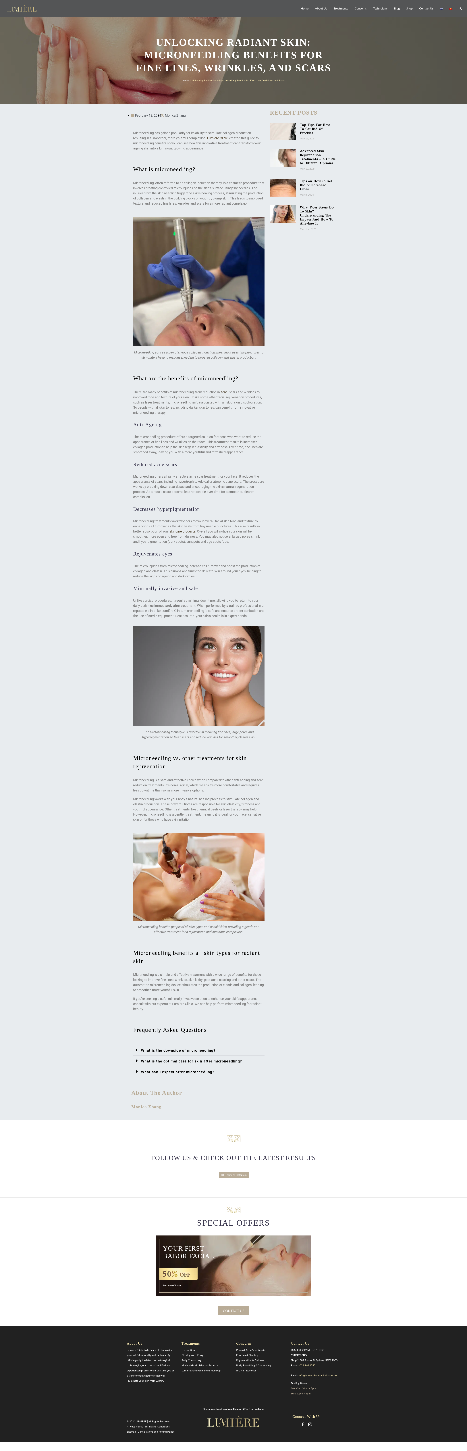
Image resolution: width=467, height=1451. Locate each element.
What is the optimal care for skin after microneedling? (191, 1061)
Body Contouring (191, 1360)
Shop (409, 8)
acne (224, 392)
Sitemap (131, 1431)
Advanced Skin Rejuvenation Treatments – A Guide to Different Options (318, 157)
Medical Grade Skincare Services (200, 1365)
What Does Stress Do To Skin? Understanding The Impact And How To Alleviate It (317, 215)
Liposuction (188, 1350)
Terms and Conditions (157, 1426)
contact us (233, 1311)
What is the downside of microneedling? (178, 1050)
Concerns (361, 8)
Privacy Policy (135, 1426)
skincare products (182, 531)
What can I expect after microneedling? (177, 1072)
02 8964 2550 (307, 1365)
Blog (397, 8)
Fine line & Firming (247, 1355)
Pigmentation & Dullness (250, 1360)
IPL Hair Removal (246, 1370)
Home (304, 8)
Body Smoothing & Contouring (253, 1365)
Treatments (341, 8)
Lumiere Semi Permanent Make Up (201, 1370)
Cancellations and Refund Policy (156, 1431)
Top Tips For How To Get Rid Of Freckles (315, 129)
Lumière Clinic (217, 138)
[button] (199, 1050)
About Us (321, 8)
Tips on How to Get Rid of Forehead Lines (316, 185)
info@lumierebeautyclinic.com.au (318, 1375)
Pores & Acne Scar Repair (250, 1350)
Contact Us (426, 8)
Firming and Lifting (192, 1355)
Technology (380, 8)
